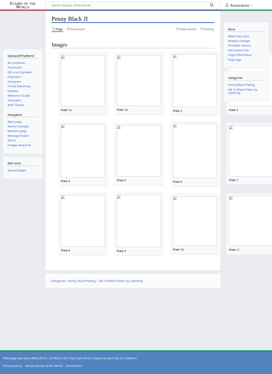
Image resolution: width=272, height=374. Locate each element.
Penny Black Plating (82, 281)
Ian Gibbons (127, 358)
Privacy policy (12, 366)
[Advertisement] (133, 319)
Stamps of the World (23, 5)
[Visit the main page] (22, 29)
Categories (58, 281)
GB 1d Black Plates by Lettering (121, 281)
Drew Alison (83, 358)
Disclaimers (74, 366)
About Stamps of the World (44, 366)
